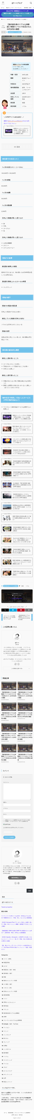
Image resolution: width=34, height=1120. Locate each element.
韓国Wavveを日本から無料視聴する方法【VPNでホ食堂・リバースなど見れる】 (22, 506)
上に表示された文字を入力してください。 (14, 827)
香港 (4, 977)
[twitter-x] (18, 664)
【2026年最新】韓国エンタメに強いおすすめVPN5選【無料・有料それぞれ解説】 (21, 551)
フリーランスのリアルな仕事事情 (12, 1020)
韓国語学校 (6, 962)
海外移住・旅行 (7, 973)
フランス (5, 1009)
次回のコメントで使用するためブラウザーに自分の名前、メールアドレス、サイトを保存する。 (17, 820)
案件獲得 (5, 1053)
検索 (29, 891)
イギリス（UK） (7, 988)
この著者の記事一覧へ (17, 668)
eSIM (4, 1016)
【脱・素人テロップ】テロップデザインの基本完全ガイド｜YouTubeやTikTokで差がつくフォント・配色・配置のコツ (16, 947)
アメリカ (5, 1063)
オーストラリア (7, 1071)
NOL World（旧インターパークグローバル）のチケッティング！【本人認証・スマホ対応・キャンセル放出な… (22, 429)
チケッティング (7, 1074)
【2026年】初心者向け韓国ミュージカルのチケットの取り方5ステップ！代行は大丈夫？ (21, 451)
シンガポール (7, 1049)
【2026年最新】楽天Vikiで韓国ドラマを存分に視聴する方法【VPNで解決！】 (22, 473)
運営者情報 (6, 995)
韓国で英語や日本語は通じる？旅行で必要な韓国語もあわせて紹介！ (22, 517)
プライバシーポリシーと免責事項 (22, 1112)
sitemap (20, 1114)
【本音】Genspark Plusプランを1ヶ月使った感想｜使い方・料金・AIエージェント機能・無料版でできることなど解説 (16, 924)
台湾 (4, 1078)
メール (5, 808)
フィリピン (6, 1027)
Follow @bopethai (17, 598)
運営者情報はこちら (17, 877)
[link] (15, 664)
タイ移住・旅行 (7, 984)
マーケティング (7, 1060)
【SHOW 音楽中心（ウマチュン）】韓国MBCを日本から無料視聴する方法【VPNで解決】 (22, 495)
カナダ (5, 966)
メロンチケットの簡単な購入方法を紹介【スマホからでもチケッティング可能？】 (22, 440)
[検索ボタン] (31, 3)
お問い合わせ (15, 1114)
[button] (5, 610)
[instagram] (18, 883)
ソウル (27, 586)
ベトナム (5, 1056)
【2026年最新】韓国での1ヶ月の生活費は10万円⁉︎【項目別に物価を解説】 (22, 528)
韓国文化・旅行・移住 (9, 969)
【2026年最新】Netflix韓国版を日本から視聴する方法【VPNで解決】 (22, 462)
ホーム (5, 1112)
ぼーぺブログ (17, 3)
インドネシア (7, 1035)
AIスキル (5, 1038)
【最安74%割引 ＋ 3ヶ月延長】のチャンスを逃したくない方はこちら (17, 14)
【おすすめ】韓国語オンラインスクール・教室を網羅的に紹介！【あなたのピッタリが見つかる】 (22, 539)
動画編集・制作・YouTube (10, 1024)
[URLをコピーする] (29, 610)
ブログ (5, 1067)
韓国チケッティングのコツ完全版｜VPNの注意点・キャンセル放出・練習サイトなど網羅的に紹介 (21, 131)
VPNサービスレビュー (9, 1002)
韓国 (22, 586)
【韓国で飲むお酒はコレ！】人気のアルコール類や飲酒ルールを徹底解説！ (22, 573)
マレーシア (6, 1042)
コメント (6, 782)
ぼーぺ (17, 643)
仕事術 (5, 1045)
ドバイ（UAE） (7, 959)
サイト (5, 814)
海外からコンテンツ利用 (10, 980)
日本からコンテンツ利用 (10, 991)
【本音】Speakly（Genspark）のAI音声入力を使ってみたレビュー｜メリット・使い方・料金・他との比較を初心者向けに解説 (16, 939)
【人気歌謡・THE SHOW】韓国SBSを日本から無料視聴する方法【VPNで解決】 (22, 484)
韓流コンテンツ (7, 1082)
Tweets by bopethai (6, 907)
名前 (4, 802)
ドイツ (5, 998)
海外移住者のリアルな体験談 (14, 32)
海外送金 (5, 1006)
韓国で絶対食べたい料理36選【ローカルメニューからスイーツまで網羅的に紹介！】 (22, 562)
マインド (5, 1031)
